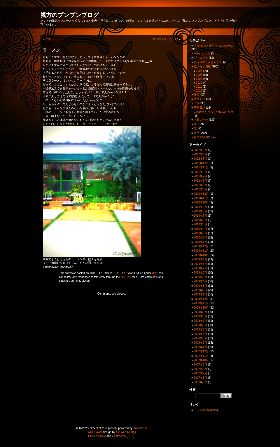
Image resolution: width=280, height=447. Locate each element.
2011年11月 (201, 167)
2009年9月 (200, 259)
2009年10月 (201, 255)
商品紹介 (199, 99)
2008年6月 (200, 325)
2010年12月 (201, 193)
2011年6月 (200, 180)
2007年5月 (200, 382)
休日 (197, 94)
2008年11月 (201, 303)
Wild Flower (95, 432)
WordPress (140, 428)
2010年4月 (200, 228)
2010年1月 (200, 242)
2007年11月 (201, 355)
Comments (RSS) (123, 436)
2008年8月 (200, 316)
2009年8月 (200, 263)
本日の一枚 (201, 119)
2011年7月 (200, 176)
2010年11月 (201, 198)
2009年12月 (201, 246)
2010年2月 (200, 237)
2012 (199, 90)
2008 (199, 74)
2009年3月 (200, 285)
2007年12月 (201, 351)
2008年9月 (200, 312)
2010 (199, 82)
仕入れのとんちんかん (208, 62)
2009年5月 (200, 277)
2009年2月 (200, 290)
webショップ (202, 53)
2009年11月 (201, 250)
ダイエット (201, 57)
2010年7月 (200, 215)
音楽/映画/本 (202, 137)
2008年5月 (200, 329)
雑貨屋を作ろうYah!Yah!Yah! (214, 112)
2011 (199, 86)
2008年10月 (201, 307)
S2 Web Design (126, 432)
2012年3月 (200, 158)
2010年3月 (200, 233)
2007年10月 (201, 360)
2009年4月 (200, 281)
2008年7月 (200, 320)
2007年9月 (200, 364)
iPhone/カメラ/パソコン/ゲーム (214, 45)
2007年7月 (200, 373)
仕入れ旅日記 (202, 66)
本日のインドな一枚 (165, 39)
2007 (199, 70)
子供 (197, 103)
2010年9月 (200, 206)
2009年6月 (200, 272)
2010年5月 (200, 224)
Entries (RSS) (97, 436)
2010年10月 (201, 202)
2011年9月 (200, 171)
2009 (199, 78)
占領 (48, 39)
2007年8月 (200, 369)
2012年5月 (200, 150)
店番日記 (199, 107)
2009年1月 (200, 294)
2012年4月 (200, 154)
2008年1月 (200, 347)
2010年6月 (200, 220)
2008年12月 (201, 298)
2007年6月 (200, 377)
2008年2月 (200, 342)
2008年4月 (200, 334)
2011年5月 (200, 185)
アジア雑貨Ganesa (206, 410)
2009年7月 (200, 268)
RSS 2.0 (126, 277)
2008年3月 (200, 338)
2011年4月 (200, 189)
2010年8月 (200, 211)
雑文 (154, 273)
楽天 (197, 124)
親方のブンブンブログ (69, 15)
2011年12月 (201, 163)
